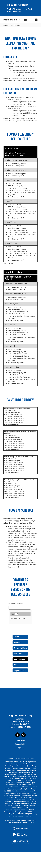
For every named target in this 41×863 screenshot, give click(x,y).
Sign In (21, 748)
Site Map (21, 740)
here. (32, 822)
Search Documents (16, 604)
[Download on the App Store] (20, 841)
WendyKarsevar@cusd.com (20, 816)
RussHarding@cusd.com (16, 810)
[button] (11, 19)
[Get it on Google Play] (20, 834)
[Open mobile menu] (36, 19)
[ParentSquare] (20, 828)
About (5, 25)
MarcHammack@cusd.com (22, 791)
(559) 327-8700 (24, 727)
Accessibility (20, 744)
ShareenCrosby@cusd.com (18, 799)
